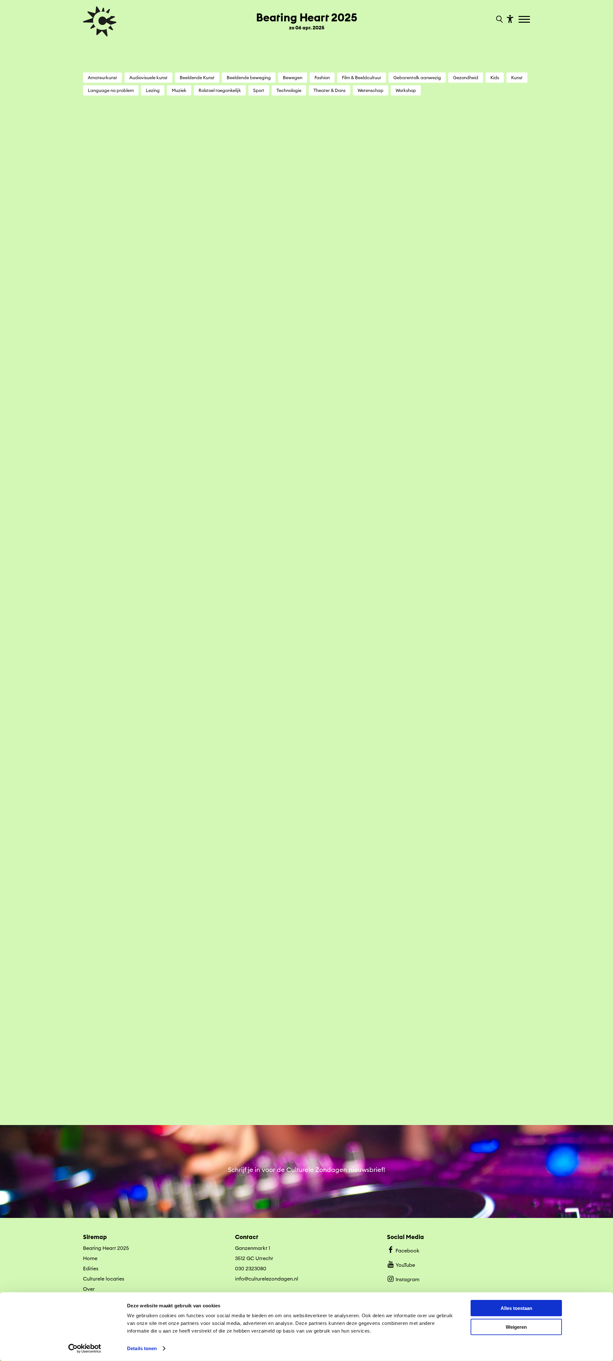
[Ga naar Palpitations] (151, 175)
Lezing (153, 90)
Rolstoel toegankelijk (220, 90)
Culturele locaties (103, 1278)
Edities (90, 1268)
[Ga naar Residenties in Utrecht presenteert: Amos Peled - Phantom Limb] (306, 613)
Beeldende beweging (249, 77)
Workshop (406, 90)
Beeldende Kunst (197, 77)
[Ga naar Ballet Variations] (306, 465)
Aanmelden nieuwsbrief (306, 1206)
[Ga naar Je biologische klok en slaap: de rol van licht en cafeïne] (462, 914)
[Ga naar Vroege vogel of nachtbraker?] (306, 175)
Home (90, 1258)
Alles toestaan (516, 1308)
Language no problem (111, 90)
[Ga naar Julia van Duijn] (462, 175)
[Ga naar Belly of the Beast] (462, 465)
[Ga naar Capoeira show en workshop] (306, 320)
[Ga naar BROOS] (462, 320)
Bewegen (292, 77)
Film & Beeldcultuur (361, 77)
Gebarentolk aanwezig (417, 77)
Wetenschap (370, 90)
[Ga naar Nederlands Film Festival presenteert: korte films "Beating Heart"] (462, 613)
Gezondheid (465, 77)
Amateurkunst (102, 77)
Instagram (408, 1279)
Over (89, 1289)
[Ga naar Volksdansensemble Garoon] (306, 914)
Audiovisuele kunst (148, 77)
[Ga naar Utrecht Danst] (151, 613)
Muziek (179, 90)
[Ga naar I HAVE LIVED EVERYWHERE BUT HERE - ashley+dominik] (151, 914)
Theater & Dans (329, 90)
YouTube (405, 1265)
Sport (258, 90)
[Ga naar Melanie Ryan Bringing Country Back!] (151, 320)
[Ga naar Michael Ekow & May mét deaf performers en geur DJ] (151, 763)
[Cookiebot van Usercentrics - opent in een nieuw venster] (85, 1348)
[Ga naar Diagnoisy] (306, 763)
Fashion (322, 77)
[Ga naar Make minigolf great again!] (306, 1062)
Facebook (408, 1250)
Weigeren (516, 1326)
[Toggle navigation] (525, 20)
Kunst (517, 77)
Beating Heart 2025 (106, 1248)
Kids (494, 77)
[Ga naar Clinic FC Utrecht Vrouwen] (462, 763)
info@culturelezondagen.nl (266, 1278)
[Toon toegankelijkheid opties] (509, 18)
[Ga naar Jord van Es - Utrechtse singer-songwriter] (151, 1062)
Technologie (288, 90)
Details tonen (142, 1348)
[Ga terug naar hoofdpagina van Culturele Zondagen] (100, 21)
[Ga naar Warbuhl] (151, 465)
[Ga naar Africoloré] (462, 1062)
